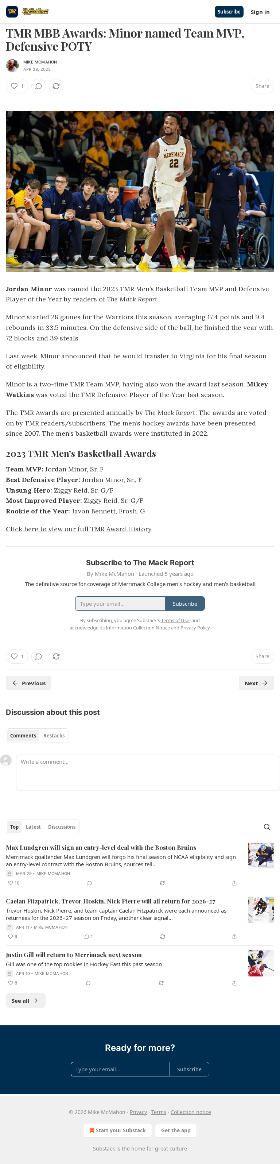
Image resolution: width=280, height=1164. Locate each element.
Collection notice (191, 1112)
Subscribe (229, 11)
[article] (140, 865)
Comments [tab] (23, 735)
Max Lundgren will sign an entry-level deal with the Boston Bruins (101, 847)
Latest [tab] (33, 827)
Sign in (260, 11)
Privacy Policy (195, 627)
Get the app (176, 1130)
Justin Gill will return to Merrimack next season (74, 955)
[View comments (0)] (38, 86)
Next (251, 683)
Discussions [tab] (61, 827)
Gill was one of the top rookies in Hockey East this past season (84, 964)
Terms (158, 1112)
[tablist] (37, 735)
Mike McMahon (40, 62)
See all (21, 1000)
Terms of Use (175, 620)
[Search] (267, 827)
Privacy (138, 1112)
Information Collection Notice (138, 627)
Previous (34, 683)
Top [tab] (14, 827)
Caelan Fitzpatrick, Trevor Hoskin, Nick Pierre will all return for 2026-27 (110, 901)
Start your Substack (121, 1130)
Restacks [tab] (54, 735)
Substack (104, 1148)
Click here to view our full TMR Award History (79, 529)
